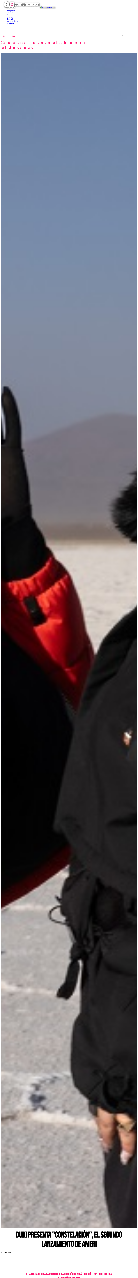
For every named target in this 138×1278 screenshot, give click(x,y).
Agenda (10, 17)
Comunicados (12, 15)
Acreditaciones (12, 21)
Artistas (10, 13)
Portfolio (10, 19)
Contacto (10, 23)
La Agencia (11, 11)
